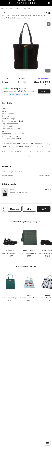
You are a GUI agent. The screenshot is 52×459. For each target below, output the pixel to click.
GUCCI (10, 8)
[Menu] (3, 3)
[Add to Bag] (49, 13)
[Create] (43, 3)
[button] (26, 47)
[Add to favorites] (45, 13)
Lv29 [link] (21, 88)
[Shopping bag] (47, 442)
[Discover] (48, 3)
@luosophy (35, 222)
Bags (18, 8)
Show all (25, 156)
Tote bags (27, 8)
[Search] (9, 3)
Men (2, 8)
